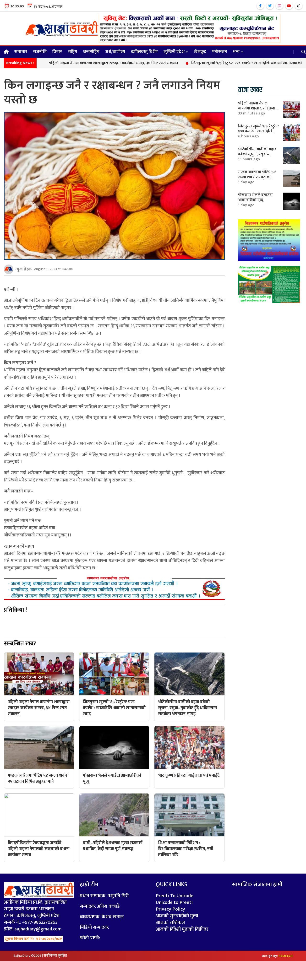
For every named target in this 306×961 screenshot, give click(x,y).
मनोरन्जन (219, 51)
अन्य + (238, 51)
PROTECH (286, 956)
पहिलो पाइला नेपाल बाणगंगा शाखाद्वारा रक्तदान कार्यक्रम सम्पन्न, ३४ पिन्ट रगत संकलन (80, 63)
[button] (303, 51)
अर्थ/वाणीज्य (115, 51)
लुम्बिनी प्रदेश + (176, 51)
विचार (57, 51)
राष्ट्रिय (72, 51)
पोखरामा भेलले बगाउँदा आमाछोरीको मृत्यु (255, 197)
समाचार (20, 51)
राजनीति (40, 51)
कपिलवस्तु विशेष (144, 51)
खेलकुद (200, 51)
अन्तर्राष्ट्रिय (91, 51)
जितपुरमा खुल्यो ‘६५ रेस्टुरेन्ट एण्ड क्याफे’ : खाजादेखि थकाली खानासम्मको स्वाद (218, 63)
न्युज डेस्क (23, 269)
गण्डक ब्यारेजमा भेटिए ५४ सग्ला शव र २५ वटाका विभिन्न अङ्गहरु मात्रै (257, 177)
